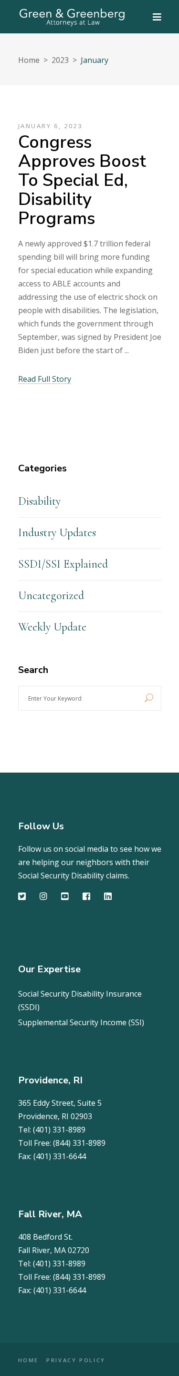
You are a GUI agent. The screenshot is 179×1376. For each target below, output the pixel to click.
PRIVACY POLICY (75, 1360)
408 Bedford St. (45, 1237)
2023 (60, 60)
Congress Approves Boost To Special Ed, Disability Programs (82, 180)
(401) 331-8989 (59, 1129)
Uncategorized (51, 595)
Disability (39, 501)
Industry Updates (57, 533)
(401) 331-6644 (59, 1156)
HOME (28, 1360)
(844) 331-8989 (79, 1143)
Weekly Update (52, 627)
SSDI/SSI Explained (63, 564)
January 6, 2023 (50, 126)
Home (29, 60)
